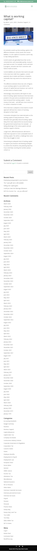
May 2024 (6, 264)
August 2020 (7, 389)
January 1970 (7, 414)
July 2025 (6, 226)
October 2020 (8, 383)
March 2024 (7, 270)
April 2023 (6, 300)
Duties (5, 451)
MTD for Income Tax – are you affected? (15, 191)
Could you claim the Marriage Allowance (15, 188)
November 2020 (8, 380)
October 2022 (8, 317)
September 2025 (8, 220)
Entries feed (7, 533)
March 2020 (7, 402)
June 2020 (6, 394)
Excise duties (7, 465)
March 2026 (7, 204)
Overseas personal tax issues (12, 493)
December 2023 (8, 278)
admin (7, 22)
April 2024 (6, 267)
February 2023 (8, 306)
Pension (6, 501)
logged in (14, 163)
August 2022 (7, 322)
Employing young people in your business (16, 180)
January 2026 (7, 209)
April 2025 (6, 234)
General (6, 468)
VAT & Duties (7, 523)
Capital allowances (9, 432)
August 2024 (7, 256)
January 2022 (7, 342)
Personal (6, 504)
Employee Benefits (9, 454)
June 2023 (6, 295)
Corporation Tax (8, 446)
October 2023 (8, 284)
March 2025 (7, 237)
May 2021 (6, 364)
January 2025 (7, 242)
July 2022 (6, 325)
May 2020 (6, 397)
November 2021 (8, 347)
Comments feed (8, 536)
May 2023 (6, 298)
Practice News (8, 507)
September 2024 (8, 253)
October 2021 (8, 350)
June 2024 (6, 262)
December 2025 (8, 212)
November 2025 (8, 215)
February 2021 (8, 372)
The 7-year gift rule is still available (14, 183)
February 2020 (8, 405)
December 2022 (8, 311)
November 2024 (8, 248)
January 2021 (7, 375)
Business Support (23, 22)
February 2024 (8, 273)
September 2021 (8, 353)
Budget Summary (9, 424)
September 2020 (8, 386)
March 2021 (7, 369)
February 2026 (8, 206)
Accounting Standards (10, 421)
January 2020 (7, 408)
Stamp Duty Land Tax (10, 512)
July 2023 (6, 292)
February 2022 (8, 339)
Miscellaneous (8, 479)
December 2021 (8, 345)
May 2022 (6, 331)
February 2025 (8, 239)
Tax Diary (6, 518)
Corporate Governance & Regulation (14, 443)
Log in (5, 531)
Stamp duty (7, 509)
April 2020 (6, 400)
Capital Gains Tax (9, 435)
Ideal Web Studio (23, 549)
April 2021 (6, 367)
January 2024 (7, 275)
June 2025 (6, 228)
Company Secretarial (10, 437)
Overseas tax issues (9, 496)
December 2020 (8, 378)
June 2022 (6, 328)
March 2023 (7, 303)
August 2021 (7, 356)
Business (6, 426)
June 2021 (6, 361)
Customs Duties (8, 449)
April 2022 (6, 333)
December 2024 (8, 245)
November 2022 (8, 314)
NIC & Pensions (8, 485)
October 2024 (8, 251)
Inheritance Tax (8, 476)
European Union (8, 462)
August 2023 (7, 289)
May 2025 (6, 231)
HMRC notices (8, 471)
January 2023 (7, 309)
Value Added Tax (8, 520)
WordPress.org (8, 539)
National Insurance (9, 482)
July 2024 (6, 259)
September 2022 (8, 320)
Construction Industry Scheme (12, 440)
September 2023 (8, 286)
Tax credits (7, 515)
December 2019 (8, 411)
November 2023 (8, 281)
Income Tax (7, 473)
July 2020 (6, 391)
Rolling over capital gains (11, 186)
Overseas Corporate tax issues (13, 490)
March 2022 (7, 336)
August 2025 (7, 223)
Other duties (7, 487)
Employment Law (9, 460)
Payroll (6, 498)
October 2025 (8, 217)
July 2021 (6, 358)
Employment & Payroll (10, 457)
